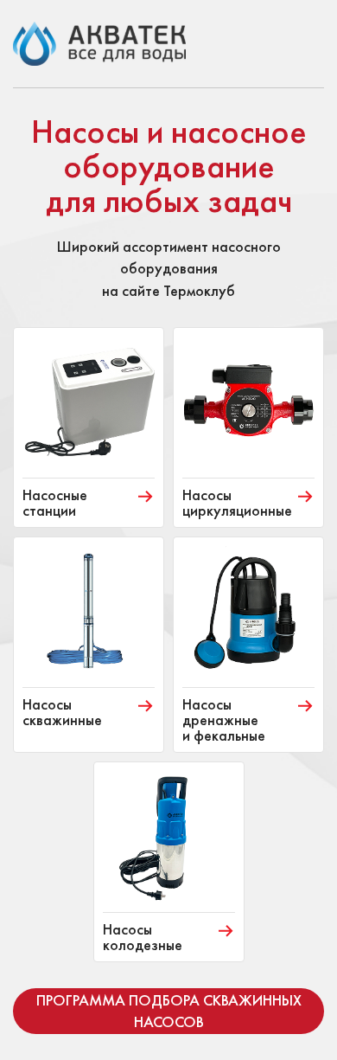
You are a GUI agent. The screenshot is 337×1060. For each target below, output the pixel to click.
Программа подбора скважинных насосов (169, 1010)
